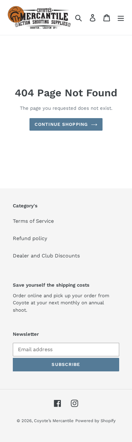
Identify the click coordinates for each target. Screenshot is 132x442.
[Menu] (121, 17)
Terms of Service (33, 221)
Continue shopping (61, 124)
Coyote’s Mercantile (54, 420)
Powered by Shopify (95, 420)
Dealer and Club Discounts (46, 256)
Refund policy (30, 238)
